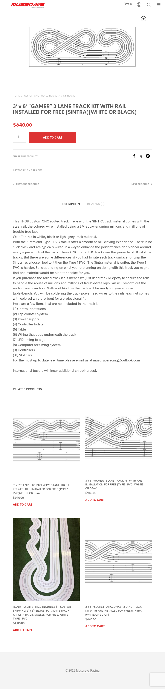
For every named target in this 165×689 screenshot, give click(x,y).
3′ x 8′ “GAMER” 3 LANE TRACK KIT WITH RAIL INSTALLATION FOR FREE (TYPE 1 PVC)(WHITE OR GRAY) (114, 484)
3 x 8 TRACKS (68, 96)
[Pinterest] (149, 157)
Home (16, 96)
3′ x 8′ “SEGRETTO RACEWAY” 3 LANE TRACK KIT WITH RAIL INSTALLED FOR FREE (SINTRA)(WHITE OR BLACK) (113, 610)
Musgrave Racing (88, 670)
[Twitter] (142, 157)
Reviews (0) (95, 204)
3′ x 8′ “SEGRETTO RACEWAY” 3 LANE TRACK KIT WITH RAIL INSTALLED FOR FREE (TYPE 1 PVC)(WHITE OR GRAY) (41, 488)
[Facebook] (135, 157)
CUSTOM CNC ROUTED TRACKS (40, 96)
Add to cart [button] (22, 504)
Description (70, 204)
